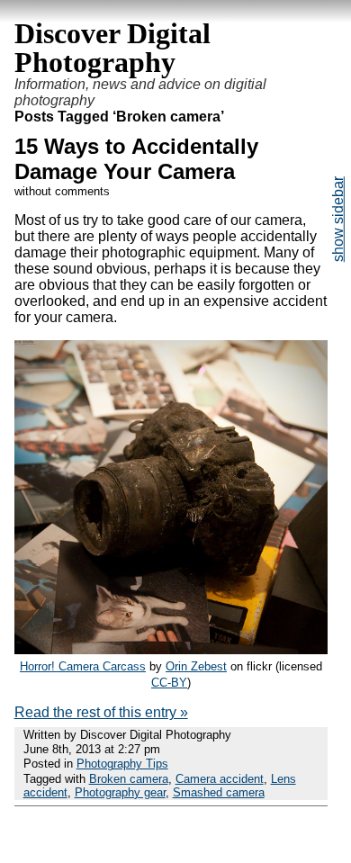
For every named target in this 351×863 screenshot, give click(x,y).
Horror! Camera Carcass (83, 666)
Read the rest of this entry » (101, 712)
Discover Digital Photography (112, 47)
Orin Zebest (196, 666)
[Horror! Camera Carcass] (171, 649)
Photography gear (120, 792)
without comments (62, 191)
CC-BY (169, 682)
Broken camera (128, 779)
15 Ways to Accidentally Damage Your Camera (136, 159)
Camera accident (220, 779)
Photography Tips (122, 763)
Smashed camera (219, 792)
